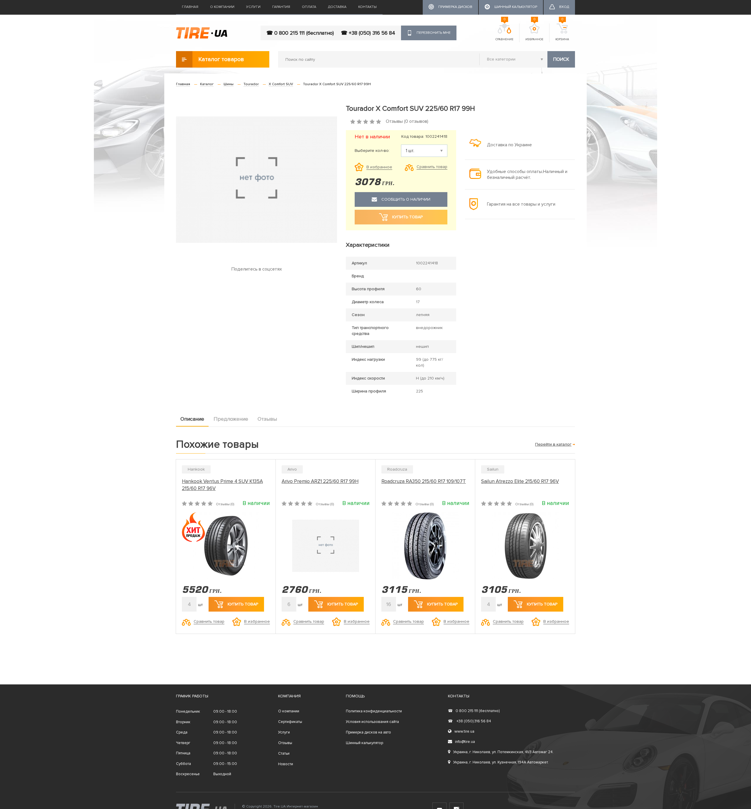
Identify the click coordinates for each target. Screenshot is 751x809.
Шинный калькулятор (364, 743)
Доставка (337, 7)
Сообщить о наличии (405, 199)
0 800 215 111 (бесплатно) (474, 711)
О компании (222, 7)
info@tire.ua (465, 741)
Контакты (367, 7)
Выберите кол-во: (372, 151)
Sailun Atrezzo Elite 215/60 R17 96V (520, 481)
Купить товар (243, 604)
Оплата (309, 7)
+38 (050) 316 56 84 (469, 721)
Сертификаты (290, 721)
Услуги (253, 7)
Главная (190, 7)
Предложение (231, 419)
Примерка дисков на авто (368, 732)
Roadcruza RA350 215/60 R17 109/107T (423, 481)
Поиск (561, 59)
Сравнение (504, 32)
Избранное (534, 32)
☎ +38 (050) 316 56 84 (368, 33)
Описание (192, 419)
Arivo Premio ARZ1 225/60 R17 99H (320, 481)
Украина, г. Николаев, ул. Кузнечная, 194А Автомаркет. (501, 762)
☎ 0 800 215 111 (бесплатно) (300, 33)
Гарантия (281, 7)
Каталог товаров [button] (221, 59)
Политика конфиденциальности (374, 711)
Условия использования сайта (372, 721)
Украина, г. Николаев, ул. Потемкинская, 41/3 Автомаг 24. (503, 752)
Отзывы (267, 419)
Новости (285, 764)
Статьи (284, 753)
